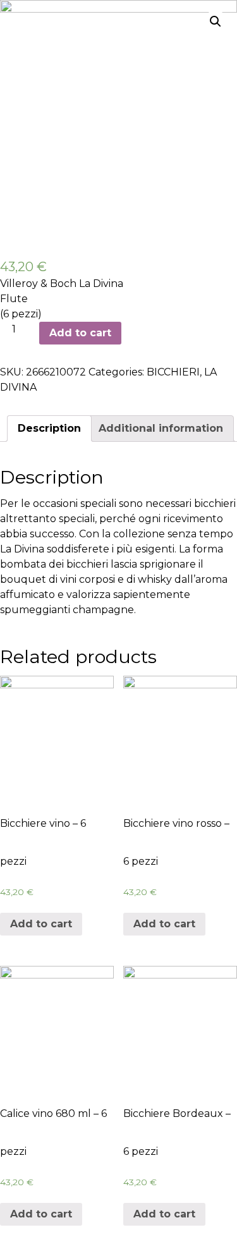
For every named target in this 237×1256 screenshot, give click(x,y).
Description (49, 428)
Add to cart (80, 333)
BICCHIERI (173, 372)
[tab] (49, 428)
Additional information (161, 428)
